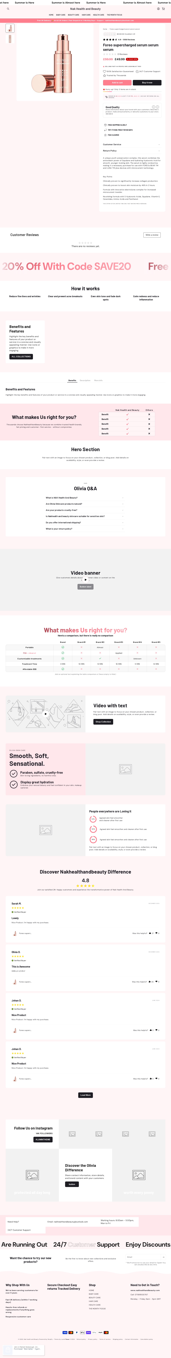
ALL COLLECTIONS (21, 357)
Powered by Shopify (46, 1339)
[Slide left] (153, 106)
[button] (8, 8)
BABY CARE (94, 1294)
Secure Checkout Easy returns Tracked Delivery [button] (63, 1286)
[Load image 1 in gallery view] (10, 28)
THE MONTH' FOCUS (97, 1309)
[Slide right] (157, 106)
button (72, 1184)
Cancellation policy (146, 1339)
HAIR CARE (93, 1301)
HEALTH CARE (95, 1305)
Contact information (131, 1339)
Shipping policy (118, 1339)
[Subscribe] (163, 1257)
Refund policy (81, 1339)
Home (105, 29)
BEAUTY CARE (95, 1297)
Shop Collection (103, 722)
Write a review (152, 235)
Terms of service (105, 1339)
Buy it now (147, 83)
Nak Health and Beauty (31, 1339)
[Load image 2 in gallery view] (10, 39)
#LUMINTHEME (43, 1140)
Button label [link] (85, 587)
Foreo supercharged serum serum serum (125, 29)
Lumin (65, 1339)
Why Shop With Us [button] (18, 1285)
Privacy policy (92, 1339)
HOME (91, 1290)
